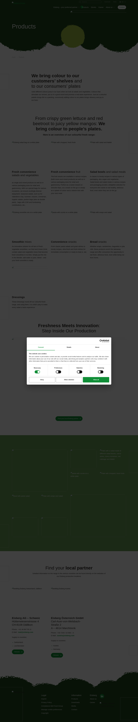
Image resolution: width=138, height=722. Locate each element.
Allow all (96, 379)
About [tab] (97, 347)
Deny (42, 379)
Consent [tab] (41, 347)
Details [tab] (69, 347)
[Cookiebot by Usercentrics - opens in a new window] (101, 340)
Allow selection (69, 379)
